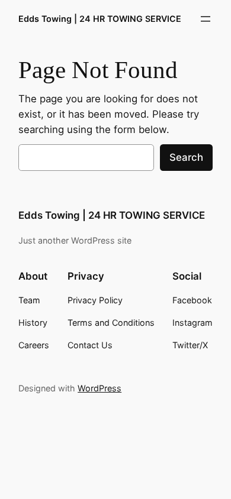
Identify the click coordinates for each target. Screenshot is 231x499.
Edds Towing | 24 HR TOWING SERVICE (99, 19)
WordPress (99, 388)
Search (186, 157)
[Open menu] (205, 19)
